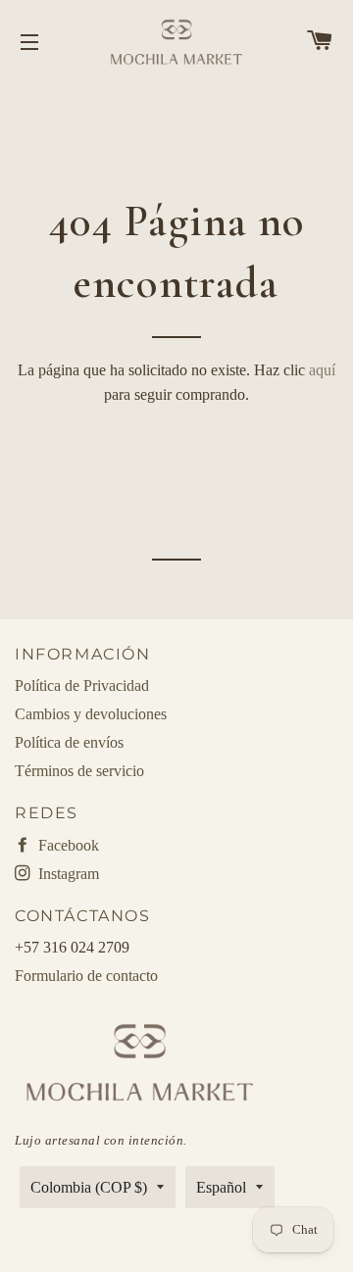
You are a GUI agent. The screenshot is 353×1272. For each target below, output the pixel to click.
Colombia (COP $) (88, 1187)
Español (221, 1187)
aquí (322, 370)
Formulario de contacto (86, 975)
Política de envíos (69, 742)
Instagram (66, 873)
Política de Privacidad (82, 685)
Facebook (66, 845)
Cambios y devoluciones (91, 714)
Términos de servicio (79, 770)
